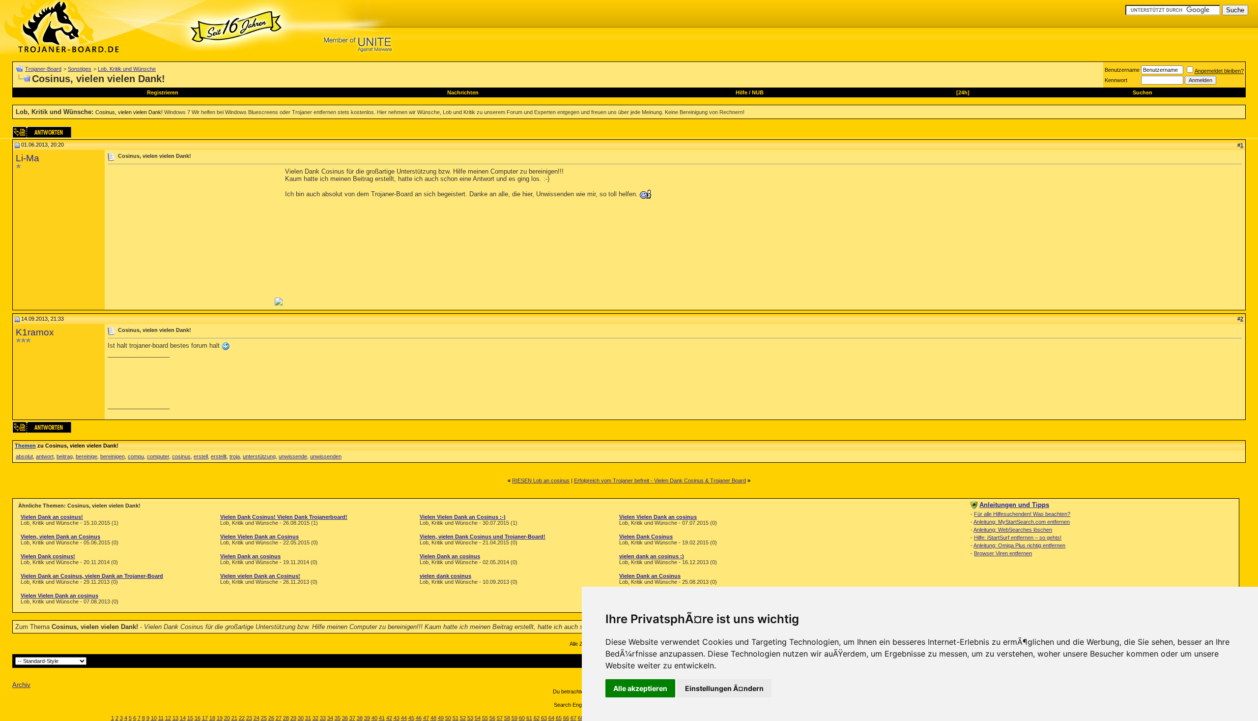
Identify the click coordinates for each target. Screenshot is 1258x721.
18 (212, 718)
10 (154, 718)
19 (220, 718)
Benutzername (1122, 70)
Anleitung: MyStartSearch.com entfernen (1021, 522)
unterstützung (259, 456)
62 (537, 718)
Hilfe (741, 92)
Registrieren (162, 92)
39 (367, 718)
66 (566, 718)
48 (433, 718)
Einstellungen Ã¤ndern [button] (724, 688)
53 (470, 718)
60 (522, 718)
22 (242, 718)
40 (374, 718)
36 (345, 718)
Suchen (1142, 92)
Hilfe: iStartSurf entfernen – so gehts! (1017, 538)
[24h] (963, 92)
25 (264, 718)
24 (256, 718)
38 (360, 718)
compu (136, 456)
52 (463, 718)
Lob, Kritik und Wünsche (127, 69)
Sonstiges (79, 69)
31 (308, 718)
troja (234, 456)
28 (286, 718)
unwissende (293, 456)
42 (389, 718)
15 (190, 718)
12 (168, 718)
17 (205, 718)
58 (507, 718)
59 (514, 718)
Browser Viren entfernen (1003, 553)
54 (478, 718)
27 (279, 718)
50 (448, 718)
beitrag (65, 456)
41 (382, 718)
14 (183, 718)
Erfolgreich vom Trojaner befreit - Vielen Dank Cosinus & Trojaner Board (660, 480)
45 (411, 718)
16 (197, 718)
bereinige (86, 456)
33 (323, 718)
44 (404, 718)
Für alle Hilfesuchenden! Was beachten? (1022, 514)
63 (544, 718)
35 (338, 718)
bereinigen (112, 456)
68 (581, 718)
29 (293, 718)
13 (175, 718)
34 (330, 718)
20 (227, 718)
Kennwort (1116, 80)
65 (559, 718)
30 (301, 718)
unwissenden (326, 456)
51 (455, 718)
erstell (201, 456)
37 (352, 718)
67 (573, 718)
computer (158, 456)
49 (441, 718)
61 (529, 718)
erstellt (219, 456)
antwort (45, 456)
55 (485, 718)
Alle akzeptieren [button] (640, 688)
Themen (25, 446)
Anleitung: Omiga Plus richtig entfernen (1019, 545)
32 (315, 718)
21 (234, 718)
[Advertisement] (190, 236)
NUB (758, 92)
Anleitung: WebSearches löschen (1012, 530)
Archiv (21, 685)
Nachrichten (463, 92)
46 (419, 718)
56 (492, 718)
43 (397, 718)
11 (161, 718)
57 (500, 718)
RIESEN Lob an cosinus (541, 480)
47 (426, 718)
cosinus (181, 456)
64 (551, 718)
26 (271, 718)
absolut (24, 456)
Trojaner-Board (43, 69)
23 (249, 718)
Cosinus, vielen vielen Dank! (129, 112)
